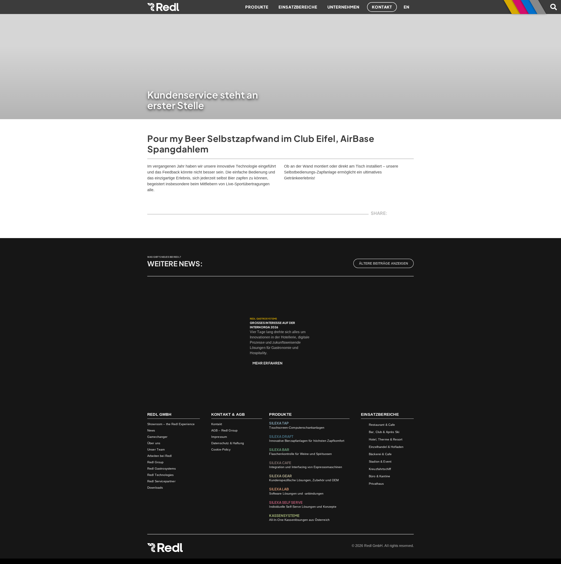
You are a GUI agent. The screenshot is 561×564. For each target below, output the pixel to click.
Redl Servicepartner (161, 481)
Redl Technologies (160, 475)
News (151, 430)
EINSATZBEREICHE (380, 414)
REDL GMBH (159, 414)
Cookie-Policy (221, 449)
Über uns (153, 443)
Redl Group (155, 462)
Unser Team (156, 449)
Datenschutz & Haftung (227, 443)
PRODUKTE (280, 414)
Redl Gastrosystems (161, 468)
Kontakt (216, 424)
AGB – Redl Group (224, 430)
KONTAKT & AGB (228, 414)
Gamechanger (157, 436)
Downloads (155, 487)
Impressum (219, 436)
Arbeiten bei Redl (159, 456)
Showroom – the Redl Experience (171, 424)
